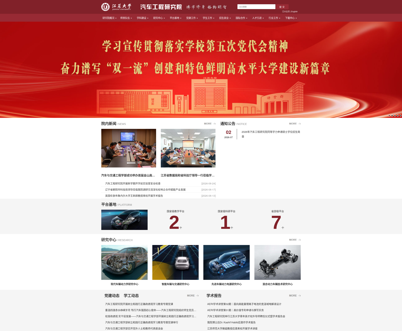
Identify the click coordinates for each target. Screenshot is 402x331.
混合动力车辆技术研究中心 (278, 284)
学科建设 (142, 17)
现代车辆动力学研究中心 (124, 284)
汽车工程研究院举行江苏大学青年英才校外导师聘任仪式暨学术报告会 (246, 316)
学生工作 (208, 17)
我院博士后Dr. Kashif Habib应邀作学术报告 (231, 322)
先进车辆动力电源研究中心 (227, 284)
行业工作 (274, 17)
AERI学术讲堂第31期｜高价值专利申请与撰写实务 (235, 310)
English (294, 11)
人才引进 (257, 17)
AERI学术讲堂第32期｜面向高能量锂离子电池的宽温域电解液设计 (244, 304)
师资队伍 (125, 17)
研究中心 (158, 17)
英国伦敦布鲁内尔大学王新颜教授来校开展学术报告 (134, 195)
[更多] (193, 295)
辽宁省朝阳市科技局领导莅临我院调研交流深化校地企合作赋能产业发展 (145, 189)
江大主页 (286, 11)
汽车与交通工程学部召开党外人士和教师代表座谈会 (134, 328)
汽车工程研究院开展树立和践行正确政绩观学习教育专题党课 (139, 304)
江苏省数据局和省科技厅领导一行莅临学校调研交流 (193, 175)
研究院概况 (109, 17)
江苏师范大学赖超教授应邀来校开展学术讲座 (232, 328)
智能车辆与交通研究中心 (175, 284)
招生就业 (224, 17)
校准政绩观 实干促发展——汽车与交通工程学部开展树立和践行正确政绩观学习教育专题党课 (157, 316)
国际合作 (241, 17)
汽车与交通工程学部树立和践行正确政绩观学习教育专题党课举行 (141, 322)
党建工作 (191, 17)
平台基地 (175, 17)
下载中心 (290, 17)
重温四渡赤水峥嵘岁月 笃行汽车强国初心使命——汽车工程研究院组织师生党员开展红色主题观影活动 (162, 310)
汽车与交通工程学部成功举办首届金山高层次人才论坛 (135, 175)
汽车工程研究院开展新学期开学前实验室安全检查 (132, 183)
